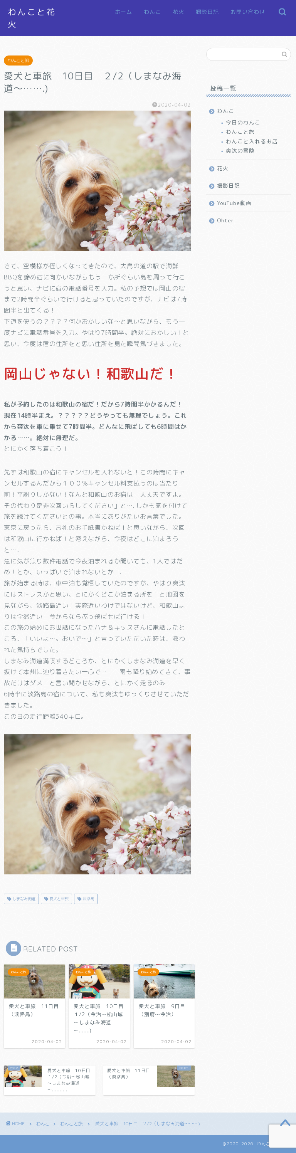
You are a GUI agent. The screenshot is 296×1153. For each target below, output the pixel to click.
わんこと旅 (18, 60)
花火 (178, 11)
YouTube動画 (234, 203)
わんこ (152, 11)
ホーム (123, 11)
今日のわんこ (243, 122)
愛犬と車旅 (58, 898)
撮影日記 (207, 11)
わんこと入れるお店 (252, 141)
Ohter (225, 220)
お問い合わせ (247, 11)
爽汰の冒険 (240, 150)
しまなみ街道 (23, 898)
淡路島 (87, 898)
